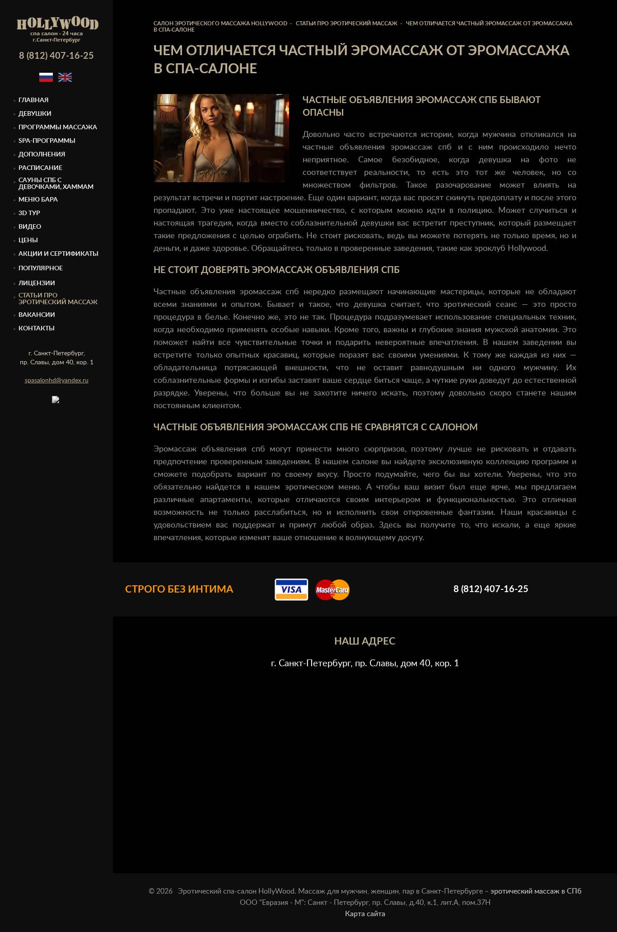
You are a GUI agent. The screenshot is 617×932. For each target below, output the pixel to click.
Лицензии (37, 283)
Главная (34, 100)
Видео (30, 227)
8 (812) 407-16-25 (56, 56)
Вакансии (37, 315)
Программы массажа (58, 127)
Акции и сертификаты (58, 254)
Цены (28, 240)
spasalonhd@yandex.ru (57, 380)
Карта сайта (365, 914)
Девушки (35, 114)
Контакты (37, 328)
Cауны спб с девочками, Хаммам (56, 183)
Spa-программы (47, 141)
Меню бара (38, 200)
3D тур (29, 213)
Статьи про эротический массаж (58, 299)
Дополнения (42, 154)
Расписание (40, 168)
